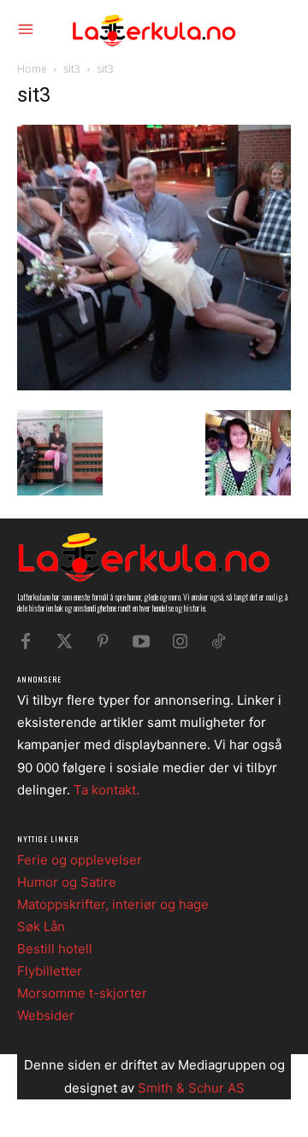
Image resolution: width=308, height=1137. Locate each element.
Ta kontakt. (106, 790)
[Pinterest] (102, 641)
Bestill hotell (54, 949)
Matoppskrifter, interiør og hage (113, 904)
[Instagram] (179, 641)
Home (32, 69)
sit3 (71, 69)
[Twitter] (64, 641)
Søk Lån (41, 926)
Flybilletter (49, 971)
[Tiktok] (218, 641)
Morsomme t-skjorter (82, 993)
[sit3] (154, 385)
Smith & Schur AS (191, 1088)
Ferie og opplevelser (79, 860)
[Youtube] (141, 641)
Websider (45, 1015)
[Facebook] (25, 641)
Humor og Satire (66, 882)
